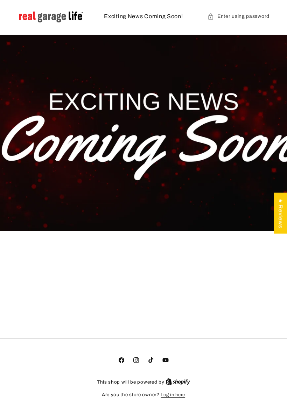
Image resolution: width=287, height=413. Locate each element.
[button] (239, 16)
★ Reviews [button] (281, 213)
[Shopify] (178, 382)
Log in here (173, 394)
